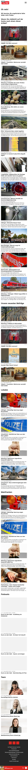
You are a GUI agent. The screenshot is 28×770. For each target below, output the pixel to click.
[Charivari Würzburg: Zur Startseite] (5, 2)
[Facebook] (10, 742)
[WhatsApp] (17, 742)
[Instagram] (14, 742)
